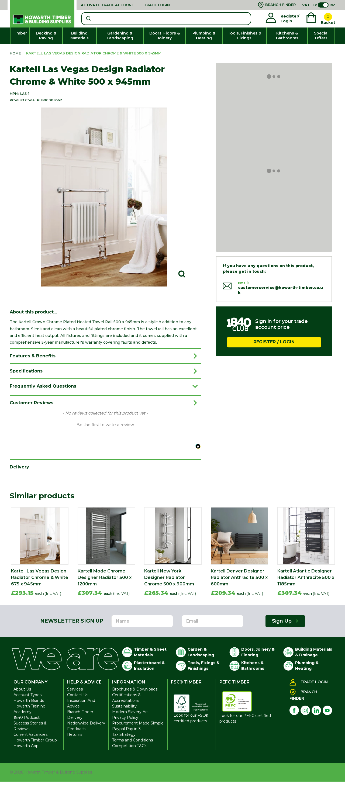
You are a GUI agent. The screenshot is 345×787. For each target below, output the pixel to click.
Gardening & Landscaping (120, 35)
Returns (74, 734)
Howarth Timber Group (35, 740)
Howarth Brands (28, 700)
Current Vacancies (30, 734)
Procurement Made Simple (138, 723)
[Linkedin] (316, 710)
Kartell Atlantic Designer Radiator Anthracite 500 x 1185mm (305, 577)
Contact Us (77, 694)
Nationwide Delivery (86, 723)
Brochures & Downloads (134, 689)
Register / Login (274, 341)
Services (75, 689)
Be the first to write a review (105, 424)
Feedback (76, 728)
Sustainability (124, 706)
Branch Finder (80, 711)
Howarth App (26, 745)
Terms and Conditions (132, 740)
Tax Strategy (124, 734)
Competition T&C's (129, 745)
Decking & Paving (46, 35)
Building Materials (79, 35)
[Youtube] (327, 710)
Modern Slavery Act (130, 711)
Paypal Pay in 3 (126, 728)
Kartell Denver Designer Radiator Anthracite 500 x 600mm (239, 577)
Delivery (74, 717)
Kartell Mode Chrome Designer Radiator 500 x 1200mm (105, 577)
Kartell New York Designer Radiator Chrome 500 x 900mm (169, 577)
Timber (20, 33)
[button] (105, 424)
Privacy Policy (125, 717)
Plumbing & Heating (203, 35)
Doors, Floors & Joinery (164, 35)
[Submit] (88, 19)
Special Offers (321, 35)
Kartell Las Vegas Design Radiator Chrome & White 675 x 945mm (39, 577)
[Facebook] (294, 710)
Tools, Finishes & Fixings (244, 35)
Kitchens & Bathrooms (287, 35)
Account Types (27, 694)
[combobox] (166, 18)
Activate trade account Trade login (125, 5)
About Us (22, 689)
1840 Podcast (26, 717)
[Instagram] (305, 710)
